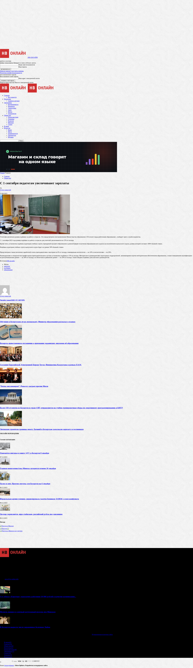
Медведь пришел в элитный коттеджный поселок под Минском (27, 612)
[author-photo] (5, 294)
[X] (10, 277)
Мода (10, 132)
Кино (10, 130)
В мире (6, 126)
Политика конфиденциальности (11, 73)
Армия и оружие (14, 101)
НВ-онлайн (11, 261)
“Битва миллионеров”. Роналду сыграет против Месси (24, 386)
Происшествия (13, 117)
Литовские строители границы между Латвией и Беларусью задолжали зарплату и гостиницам (42, 429)
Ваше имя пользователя (27, 65)
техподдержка (9, 665)
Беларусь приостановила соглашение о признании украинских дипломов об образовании (39, 343)
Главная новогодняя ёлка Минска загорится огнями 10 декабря (28, 468)
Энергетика (12, 108)
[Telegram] (25, 277)
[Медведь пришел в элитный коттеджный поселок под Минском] (5, 608)
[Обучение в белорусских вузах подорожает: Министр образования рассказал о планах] (11, 318)
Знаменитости (13, 133)
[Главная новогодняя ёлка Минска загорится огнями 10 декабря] (5, 464)
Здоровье (11, 119)
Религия (11, 121)
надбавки (7, 268)
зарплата (7, 266)
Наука (10, 112)
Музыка (10, 137)
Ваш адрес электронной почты (29, 78)
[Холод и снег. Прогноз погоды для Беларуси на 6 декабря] (5, 480)
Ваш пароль (23, 67)
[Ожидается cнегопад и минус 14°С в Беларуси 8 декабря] (5, 449)
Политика (7, 99)
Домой (2, 173)
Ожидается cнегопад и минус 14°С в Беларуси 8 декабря (24, 453)
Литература (12, 135)
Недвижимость (13, 104)
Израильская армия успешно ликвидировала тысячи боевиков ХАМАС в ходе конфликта (39, 499)
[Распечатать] (17, 277)
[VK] (32, 277)
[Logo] (14, 92)
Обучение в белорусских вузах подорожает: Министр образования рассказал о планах (37, 322)
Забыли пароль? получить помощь (12, 71)
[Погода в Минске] (7, 526)
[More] (39, 277)
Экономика (8, 103)
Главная (6, 95)
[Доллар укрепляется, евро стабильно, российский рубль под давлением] (5, 510)
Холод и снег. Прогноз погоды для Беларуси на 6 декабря (25, 484)
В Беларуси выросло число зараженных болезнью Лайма (25, 627)
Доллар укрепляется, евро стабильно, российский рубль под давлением (31, 514)
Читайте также (5, 300)
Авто (10, 110)
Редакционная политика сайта (102, 634)
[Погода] (4, 528)
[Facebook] (3, 277)
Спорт (10, 124)
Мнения (11, 123)
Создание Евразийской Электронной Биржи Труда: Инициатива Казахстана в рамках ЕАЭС (41, 365)
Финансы (11, 106)
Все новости (12, 97)
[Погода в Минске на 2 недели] (11, 530)
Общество (7, 115)
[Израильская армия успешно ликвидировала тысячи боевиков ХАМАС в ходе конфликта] (5, 495)
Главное (7, 176)
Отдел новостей (5, 190)
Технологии (12, 113)
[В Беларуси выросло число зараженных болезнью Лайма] (5, 623)
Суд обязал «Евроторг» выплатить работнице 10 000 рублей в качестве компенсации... (38, 597)
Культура (7, 128)
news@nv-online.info (11, 579)
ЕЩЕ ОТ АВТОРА (18, 300)
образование (8, 270)
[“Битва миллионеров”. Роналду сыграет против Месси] (11, 382)
